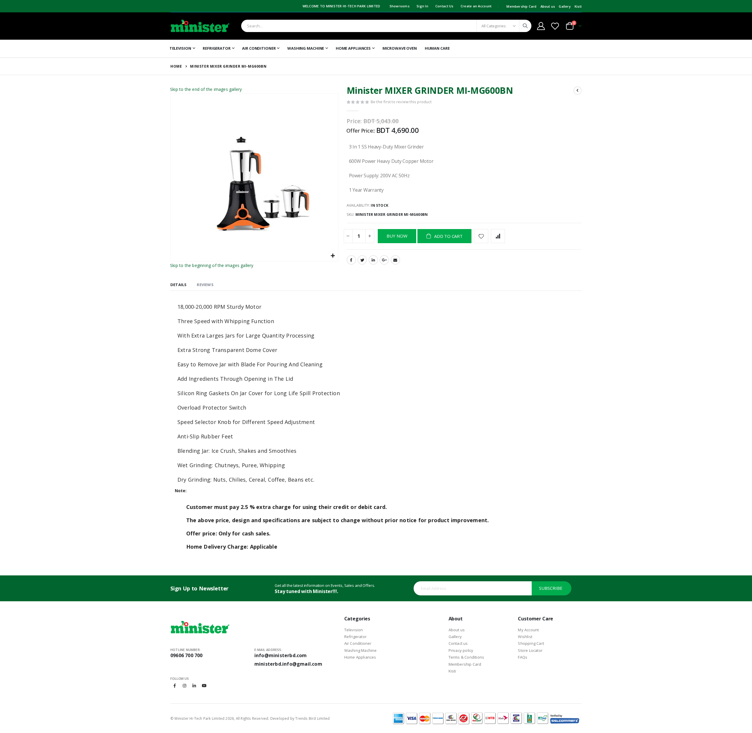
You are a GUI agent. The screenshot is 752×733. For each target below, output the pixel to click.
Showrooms (399, 6)
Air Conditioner (358, 643)
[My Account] (541, 26)
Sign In (422, 6)
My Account (528, 629)
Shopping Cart (531, 643)
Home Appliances (360, 657)
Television (353, 629)
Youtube (204, 685)
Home (176, 66)
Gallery (564, 6)
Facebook (351, 260)
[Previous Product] (577, 90)
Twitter (362, 260)
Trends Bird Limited (312, 718)
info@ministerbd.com (280, 655)
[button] (333, 256)
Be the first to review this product (401, 101)
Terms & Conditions (466, 657)
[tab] (178, 285)
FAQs (522, 657)
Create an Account (476, 6)
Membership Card (521, 6)
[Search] (525, 26)
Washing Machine (360, 650)
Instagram (184, 685)
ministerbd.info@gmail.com (288, 664)
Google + (384, 260)
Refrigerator (355, 636)
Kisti (578, 6)
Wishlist (525, 636)
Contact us (458, 643)
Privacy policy (461, 650)
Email (395, 260)
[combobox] (386, 26)
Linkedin (194, 685)
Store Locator (530, 650)
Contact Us (444, 6)
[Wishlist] (555, 26)
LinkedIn (373, 260)
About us (547, 6)
